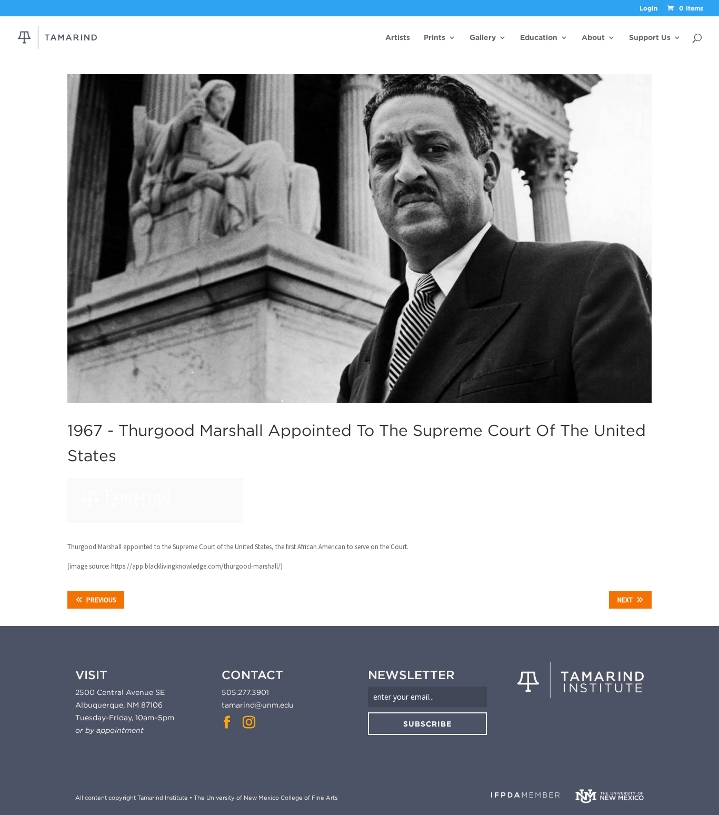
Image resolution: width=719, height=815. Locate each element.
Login (648, 8)
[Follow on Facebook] (226, 722)
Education (538, 38)
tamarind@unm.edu (258, 705)
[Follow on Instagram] (249, 722)
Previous (101, 599)
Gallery (483, 38)
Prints (434, 38)
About (593, 38)
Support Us (650, 38)
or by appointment (109, 730)
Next (625, 599)
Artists (397, 38)
